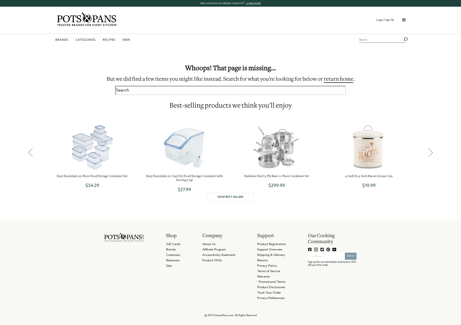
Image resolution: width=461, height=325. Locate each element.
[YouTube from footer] (334, 249)
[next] (430, 152)
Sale (169, 266)
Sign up (350, 256)
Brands (171, 250)
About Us (209, 244)
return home (338, 79)
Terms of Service (268, 271)
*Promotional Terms (271, 282)
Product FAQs (212, 261)
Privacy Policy (267, 266)
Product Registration (271, 244)
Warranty (263, 277)
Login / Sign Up (385, 20)
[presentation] (230, 3)
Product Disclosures (271, 287)
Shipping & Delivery (271, 255)
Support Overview (269, 250)
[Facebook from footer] (310, 249)
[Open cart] (404, 20)
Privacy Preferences (271, 298)
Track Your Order (269, 293)
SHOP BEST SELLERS (230, 197)
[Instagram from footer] (316, 249)
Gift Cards (173, 244)
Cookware (173, 255)
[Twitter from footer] (322, 249)
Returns (262, 261)
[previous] (30, 152)
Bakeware (173, 261)
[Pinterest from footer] (328, 249)
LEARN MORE (253, 3)
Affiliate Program (214, 250)
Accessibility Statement (218, 255)
